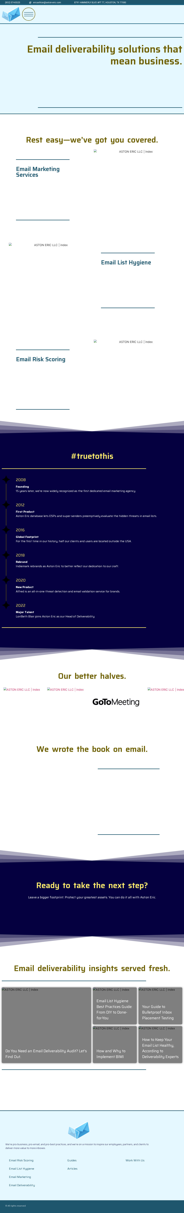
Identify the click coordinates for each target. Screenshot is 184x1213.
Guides (72, 1160)
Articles (72, 1168)
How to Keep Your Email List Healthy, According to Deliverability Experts (160, 1048)
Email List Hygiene (21, 1168)
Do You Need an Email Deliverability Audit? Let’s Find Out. (46, 1054)
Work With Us (135, 1160)
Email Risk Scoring (21, 1160)
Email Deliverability (22, 1185)
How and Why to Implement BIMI (110, 1054)
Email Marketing (20, 1177)
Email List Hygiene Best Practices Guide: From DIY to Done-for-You (114, 1009)
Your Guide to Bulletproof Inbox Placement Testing (158, 1012)
